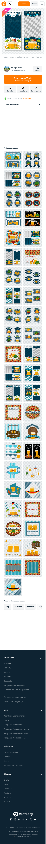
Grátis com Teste (23, 79)
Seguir (37, 70)
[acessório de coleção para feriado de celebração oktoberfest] (13, 160)
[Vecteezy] (3, 3)
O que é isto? (27, 98)
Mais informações (12, 104)
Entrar (34, 4)
